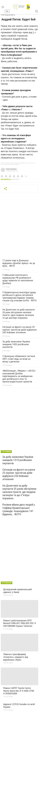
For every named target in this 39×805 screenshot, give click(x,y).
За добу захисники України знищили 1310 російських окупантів (17, 460)
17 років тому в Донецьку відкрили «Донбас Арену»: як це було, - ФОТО (18, 263)
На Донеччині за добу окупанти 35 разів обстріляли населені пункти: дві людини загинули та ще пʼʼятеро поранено (19, 492)
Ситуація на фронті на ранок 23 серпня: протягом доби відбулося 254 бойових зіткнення (18, 474)
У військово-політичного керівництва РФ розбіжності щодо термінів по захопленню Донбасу (17, 279)
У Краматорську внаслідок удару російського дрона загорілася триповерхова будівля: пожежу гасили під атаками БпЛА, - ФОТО (19, 296)
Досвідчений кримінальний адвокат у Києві (17, 591)
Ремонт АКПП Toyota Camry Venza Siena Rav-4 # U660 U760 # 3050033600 (18, 691)
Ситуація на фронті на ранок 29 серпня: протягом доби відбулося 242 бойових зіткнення (19, 330)
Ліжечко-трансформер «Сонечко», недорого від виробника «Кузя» (15, 657)
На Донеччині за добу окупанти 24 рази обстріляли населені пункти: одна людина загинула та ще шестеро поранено (18, 313)
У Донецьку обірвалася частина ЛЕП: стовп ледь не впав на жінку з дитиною (18, 359)
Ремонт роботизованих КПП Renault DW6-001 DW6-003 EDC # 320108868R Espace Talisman (19, 623)
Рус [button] (7, 11)
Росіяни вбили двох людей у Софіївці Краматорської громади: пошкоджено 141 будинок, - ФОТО (18, 509)
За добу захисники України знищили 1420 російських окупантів (16, 344)
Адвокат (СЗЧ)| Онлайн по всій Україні (19, 705)
